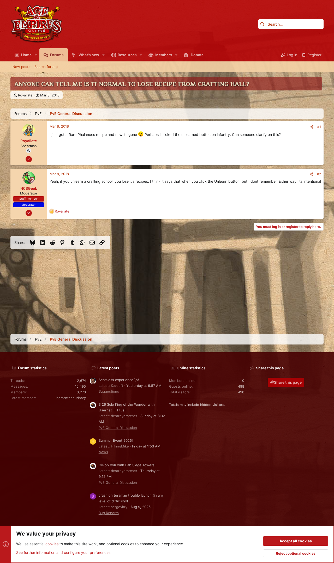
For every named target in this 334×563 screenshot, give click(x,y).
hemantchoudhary (71, 398)
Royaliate (25, 95)
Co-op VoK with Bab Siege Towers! (127, 465)
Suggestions (109, 391)
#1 (319, 127)
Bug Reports (109, 513)
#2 (319, 174)
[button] (35, 55)
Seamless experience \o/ (119, 380)
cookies (51, 544)
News (103, 452)
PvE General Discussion (118, 428)
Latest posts (108, 368)
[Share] (311, 126)
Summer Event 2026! (116, 440)
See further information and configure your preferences (63, 552)
